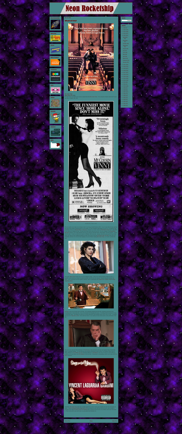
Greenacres (85, 229)
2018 (124, 70)
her (102, 279)
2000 (124, 105)
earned (100, 279)
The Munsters (95, 352)
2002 (124, 101)
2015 (124, 76)
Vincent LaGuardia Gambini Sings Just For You (78, 408)
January (125, 62)
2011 (124, 84)
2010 (124, 86)
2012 (124, 82)
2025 (124, 29)
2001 (124, 103)
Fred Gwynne (87, 350)
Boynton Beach (78, 229)
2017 (124, 72)
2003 (124, 99)
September (125, 45)
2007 (124, 91)
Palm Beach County (105, 229)
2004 (124, 97)
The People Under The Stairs (103, 235)
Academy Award (108, 279)
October (125, 43)
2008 (124, 90)
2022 (124, 35)
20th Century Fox (68, 95)
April (124, 56)
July (124, 50)
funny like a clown (75, 315)
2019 (124, 68)
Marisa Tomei (72, 276)
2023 (124, 33)
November (125, 40)
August (124, 48)
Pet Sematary (81, 354)
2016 (124, 74)
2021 (124, 64)
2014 (124, 78)
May (124, 54)
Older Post (114, 421)
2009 (124, 88)
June (124, 52)
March (124, 58)
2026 (124, 27)
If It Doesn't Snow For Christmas (80, 409)
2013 (124, 80)
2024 (124, 31)
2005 (124, 95)
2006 (124, 93)
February (125, 60)
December (125, 37)
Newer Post (67, 421)
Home (91, 421)
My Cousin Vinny (68, 94)
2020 (124, 66)
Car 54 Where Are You (77, 352)
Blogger (93, 431)
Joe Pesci (66, 311)
